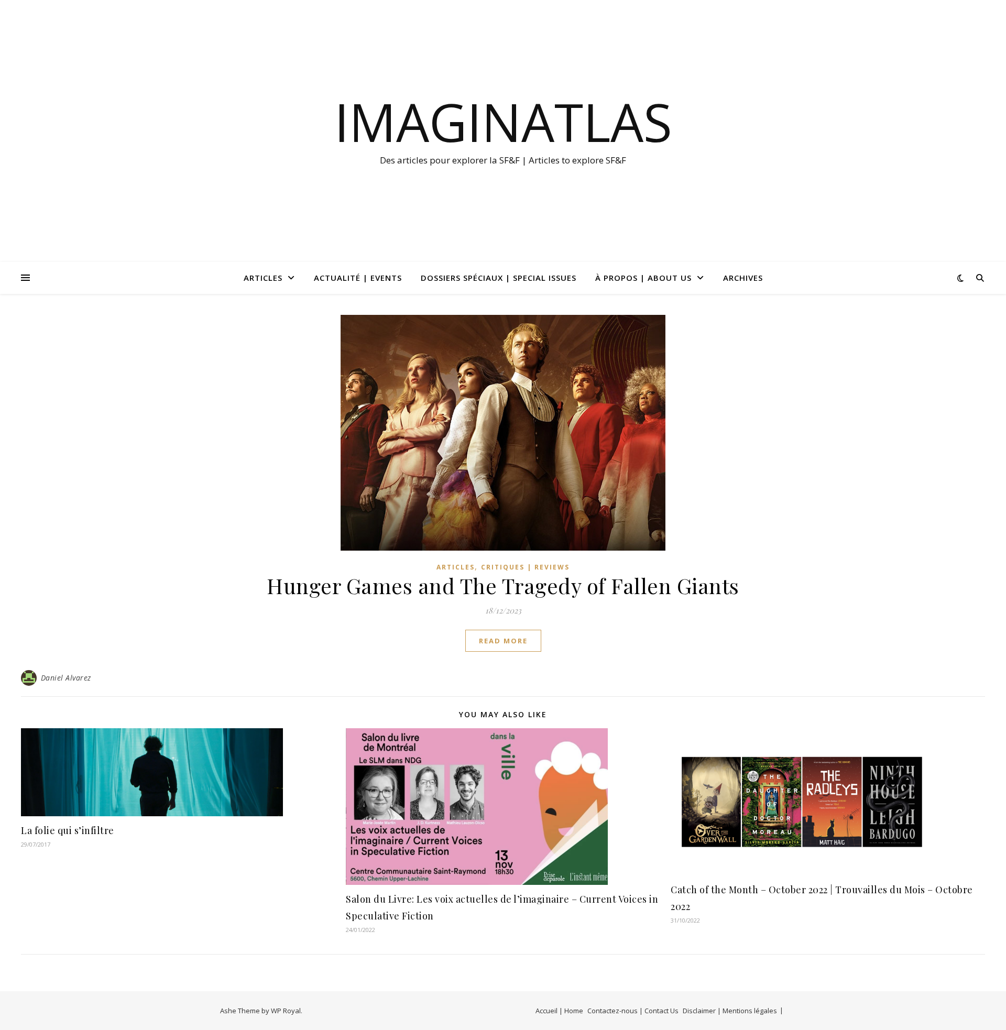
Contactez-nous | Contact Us (633, 1010)
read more (503, 640)
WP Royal (286, 1010)
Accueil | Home (559, 1010)
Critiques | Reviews (525, 567)
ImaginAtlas (503, 121)
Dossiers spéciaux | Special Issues (498, 277)
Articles (263, 277)
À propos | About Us (643, 277)
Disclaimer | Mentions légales (730, 1010)
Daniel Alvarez (66, 678)
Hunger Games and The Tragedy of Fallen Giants (503, 585)
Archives (743, 277)
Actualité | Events (358, 277)
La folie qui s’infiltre (67, 830)
